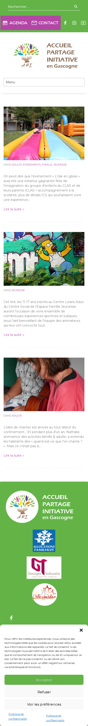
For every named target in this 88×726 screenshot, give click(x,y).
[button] (81, 630)
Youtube (83, 23)
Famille (47, 164)
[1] (44, 259)
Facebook (65, 23)
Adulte (17, 164)
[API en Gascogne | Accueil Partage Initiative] (44, 55)
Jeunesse (60, 164)
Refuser (44, 692)
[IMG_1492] (44, 133)
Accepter (44, 680)
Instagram (74, 23)
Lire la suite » (14, 209)
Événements (32, 164)
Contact (48, 22)
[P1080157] (44, 384)
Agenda (18, 22)
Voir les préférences (44, 704)
